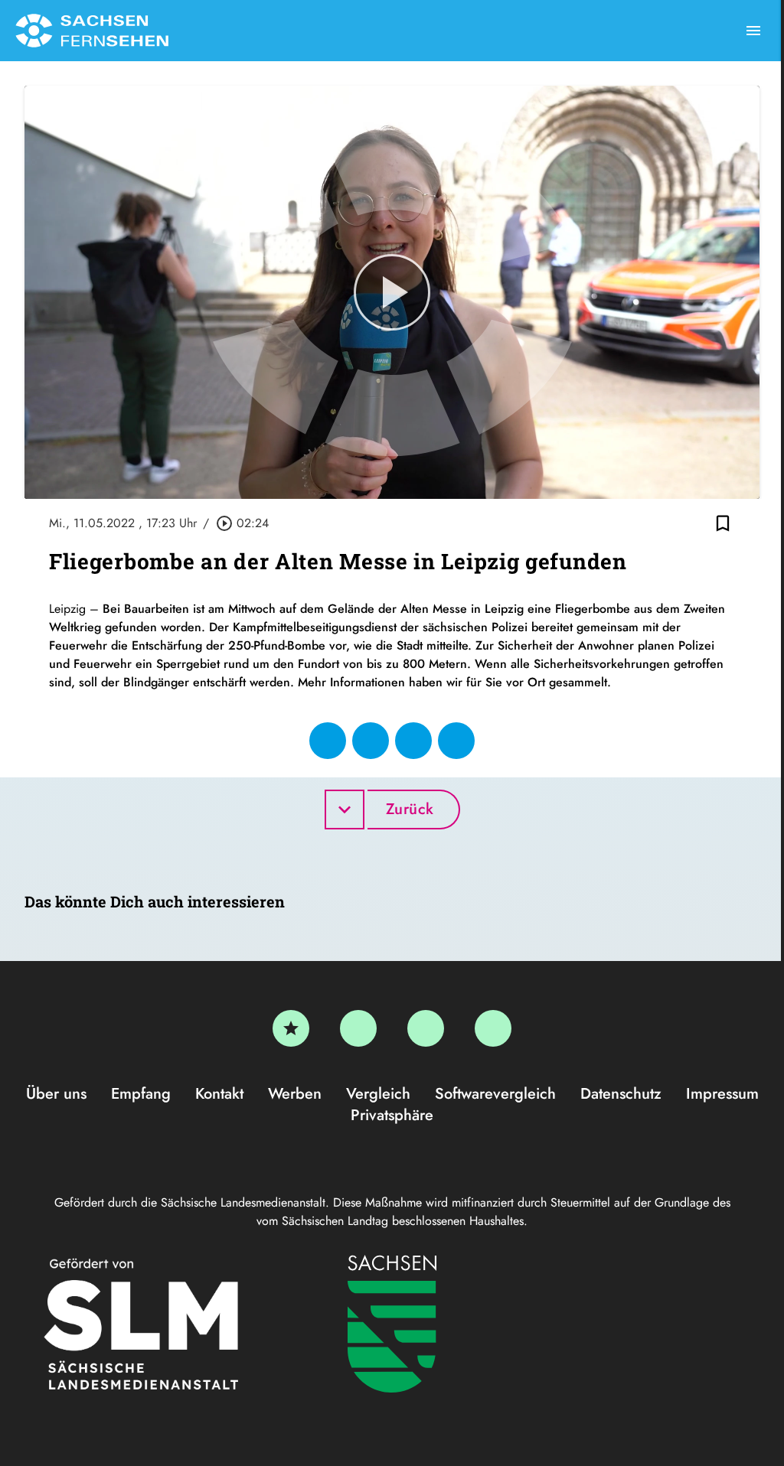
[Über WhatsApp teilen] (413, 740)
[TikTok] (493, 1028)
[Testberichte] (291, 1028)
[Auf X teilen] (370, 740)
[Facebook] (358, 1028)
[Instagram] (425, 1028)
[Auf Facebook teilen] (327, 740)
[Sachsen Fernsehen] (92, 30)
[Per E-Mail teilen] (456, 740)
